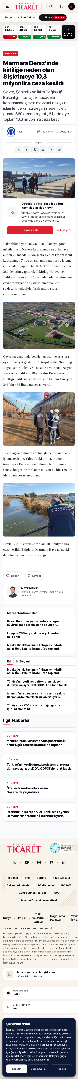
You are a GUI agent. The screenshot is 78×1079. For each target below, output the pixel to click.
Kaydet (36, 575)
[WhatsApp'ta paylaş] (35, 149)
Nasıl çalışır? (63, 230)
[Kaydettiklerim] (61, 6)
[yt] (26, 862)
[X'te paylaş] (18, 149)
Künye (7, 918)
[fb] (51, 862)
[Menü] (7, 6)
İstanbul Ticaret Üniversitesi (39, 900)
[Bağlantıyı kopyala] (59, 149)
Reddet (61, 1068)
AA (20, 131)
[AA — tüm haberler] (11, 132)
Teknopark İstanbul (19, 885)
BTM (27, 877)
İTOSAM (66, 885)
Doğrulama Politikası (57, 918)
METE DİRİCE (29, 588)
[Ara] (50, 6)
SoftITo (41, 877)
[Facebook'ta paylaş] (26, 149)
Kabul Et (16, 1068)
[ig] (39, 862)
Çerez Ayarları (39, 1068)
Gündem (11, 53)
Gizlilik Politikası (14, 1059)
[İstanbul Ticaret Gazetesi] (28, 6)
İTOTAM (13, 877)
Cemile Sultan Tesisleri (32, 892)
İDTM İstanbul (46, 885)
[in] (64, 862)
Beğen (15, 575)
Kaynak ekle (30, 230)
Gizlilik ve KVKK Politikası (38, 918)
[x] (14, 862)
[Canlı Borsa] (71, 6)
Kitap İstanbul (61, 877)
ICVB (56, 892)
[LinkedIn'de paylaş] (43, 149)
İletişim (22, 918)
